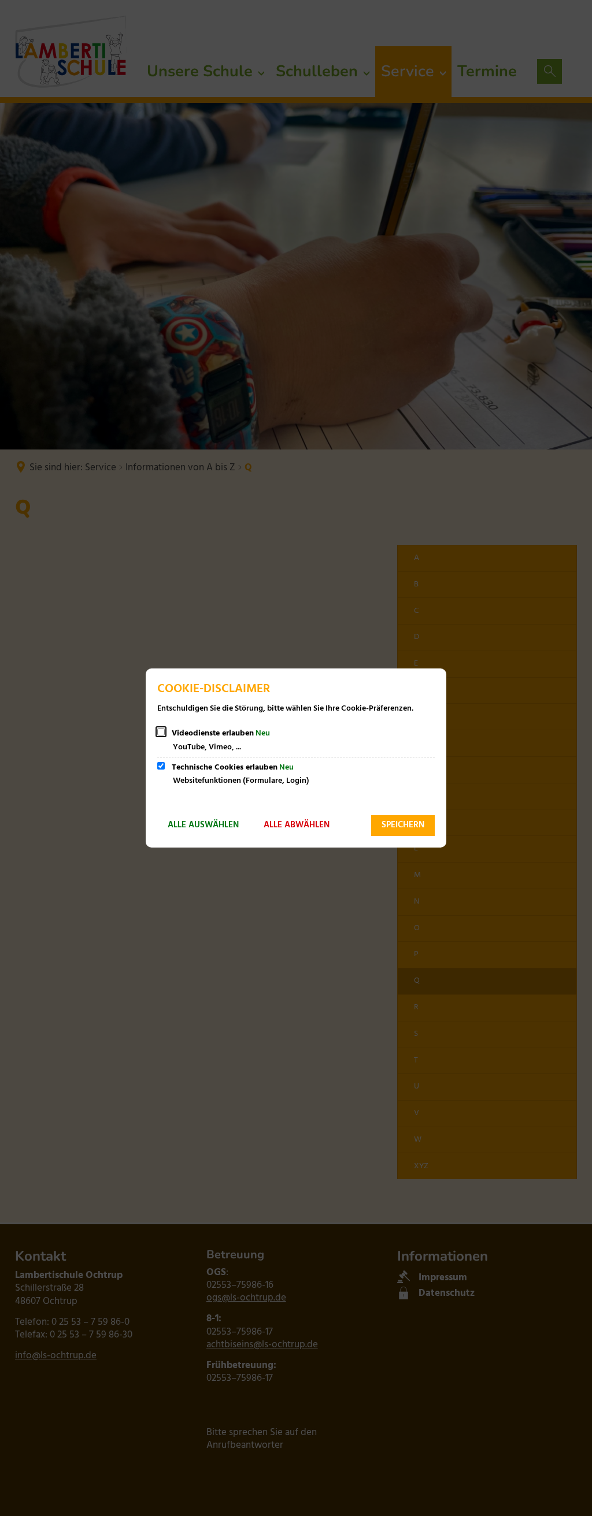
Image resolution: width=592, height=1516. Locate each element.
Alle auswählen (203, 825)
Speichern (403, 825)
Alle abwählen (297, 825)
